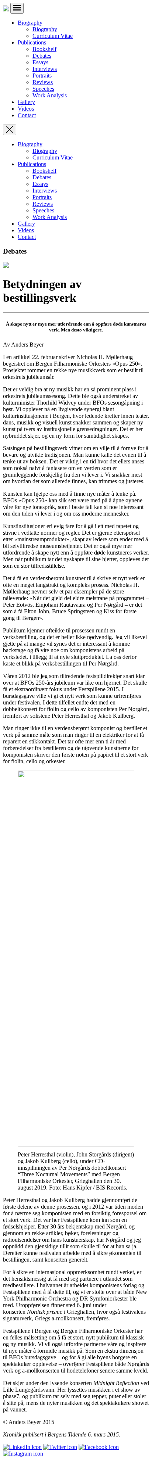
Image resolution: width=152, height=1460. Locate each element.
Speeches (43, 89)
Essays (40, 62)
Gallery (26, 102)
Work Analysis (49, 95)
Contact (27, 115)
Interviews (44, 69)
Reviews (42, 82)
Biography (30, 22)
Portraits (42, 75)
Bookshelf (44, 49)
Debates (41, 56)
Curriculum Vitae (52, 36)
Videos (26, 108)
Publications (32, 42)
